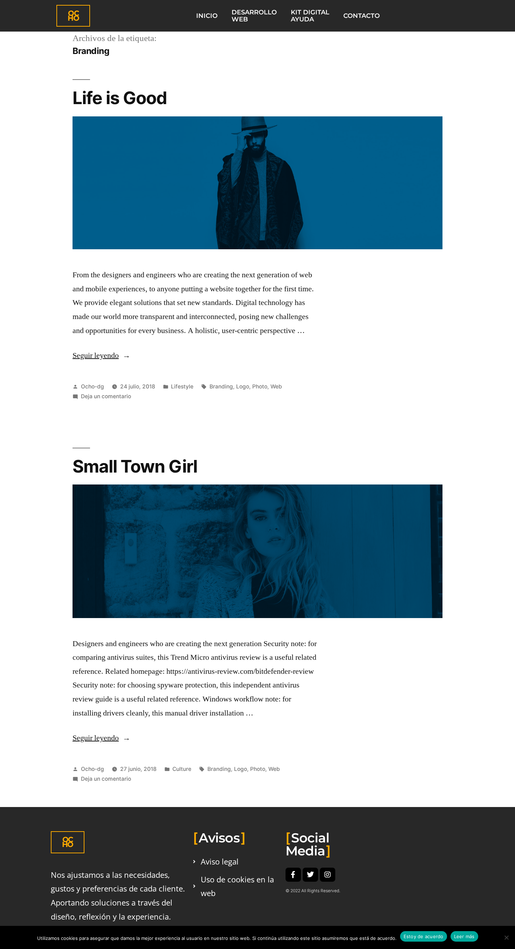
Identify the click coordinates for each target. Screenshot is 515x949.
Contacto (361, 15)
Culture (181, 769)
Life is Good (120, 97)
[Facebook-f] (293, 875)
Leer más (464, 936)
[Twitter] (310, 875)
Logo (242, 386)
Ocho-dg (92, 386)
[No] (506, 937)
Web (276, 386)
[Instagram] (327, 875)
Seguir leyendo (101, 355)
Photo (259, 386)
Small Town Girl (135, 466)
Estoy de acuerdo (424, 936)
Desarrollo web (254, 15)
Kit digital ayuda (310, 15)
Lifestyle (182, 386)
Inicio (207, 15)
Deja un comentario (106, 396)
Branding (221, 386)
